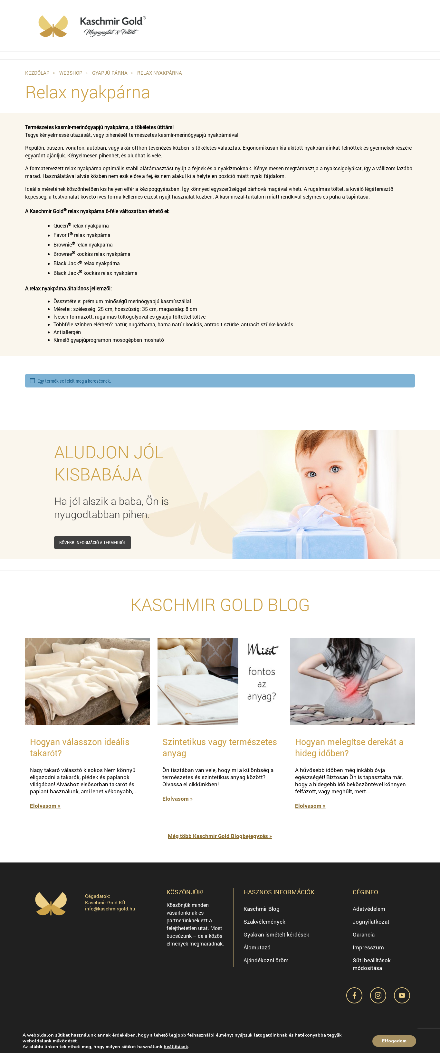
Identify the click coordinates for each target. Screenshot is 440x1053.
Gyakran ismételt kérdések (276, 934)
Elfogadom (394, 1041)
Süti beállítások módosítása (372, 964)
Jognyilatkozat (371, 921)
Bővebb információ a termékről (92, 542)
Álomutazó (257, 947)
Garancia (364, 934)
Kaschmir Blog (262, 908)
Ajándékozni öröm (266, 960)
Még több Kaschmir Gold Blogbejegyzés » (220, 836)
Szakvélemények (264, 921)
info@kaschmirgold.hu (110, 908)
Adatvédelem (369, 908)
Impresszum (368, 947)
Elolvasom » (45, 805)
